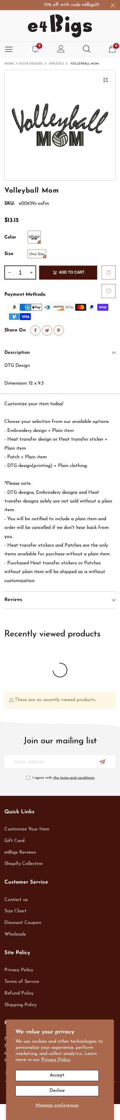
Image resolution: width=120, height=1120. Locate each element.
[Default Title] (34, 237)
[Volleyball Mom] (60, 125)
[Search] (86, 49)
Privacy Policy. (56, 1060)
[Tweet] (47, 330)
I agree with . (64, 778)
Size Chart (15, 911)
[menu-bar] (8, 49)
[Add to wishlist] (109, 291)
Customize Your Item (26, 829)
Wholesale (15, 934)
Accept (57, 1075)
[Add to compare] (109, 272)
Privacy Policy (18, 970)
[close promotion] (112, 5)
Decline (57, 1090)
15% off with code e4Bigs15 (68, 5)
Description (17, 352)
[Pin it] (59, 330)
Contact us (16, 900)
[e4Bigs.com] (60, 26)
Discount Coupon (22, 922)
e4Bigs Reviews (20, 852)
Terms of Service (21, 981)
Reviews (13, 599)
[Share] (35, 330)
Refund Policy (18, 993)
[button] (9, 272)
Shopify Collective (23, 863)
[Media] (105, 80)
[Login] (61, 49)
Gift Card (14, 841)
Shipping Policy (20, 1005)
